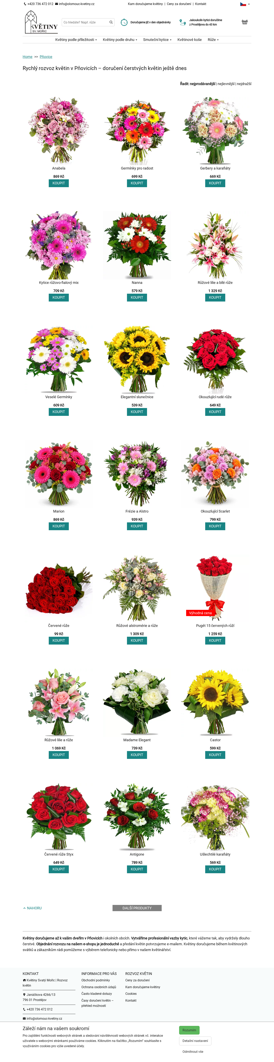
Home (27, 57)
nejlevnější (226, 84)
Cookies (131, 994)
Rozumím (189, 1030)
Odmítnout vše (193, 1052)
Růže (212, 40)
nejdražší (244, 84)
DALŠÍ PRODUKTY (137, 908)
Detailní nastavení (195, 1041)
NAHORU (34, 908)
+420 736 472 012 (40, 4)
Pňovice (46, 57)
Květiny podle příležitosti (75, 40)
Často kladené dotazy (96, 994)
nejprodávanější (202, 84)
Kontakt (200, 4)
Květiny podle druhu (119, 40)
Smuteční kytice (156, 40)
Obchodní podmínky (95, 980)
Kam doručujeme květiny (145, 4)
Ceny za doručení (179, 4)
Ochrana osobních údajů (98, 987)
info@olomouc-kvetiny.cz (76, 4)
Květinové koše (190, 40)
